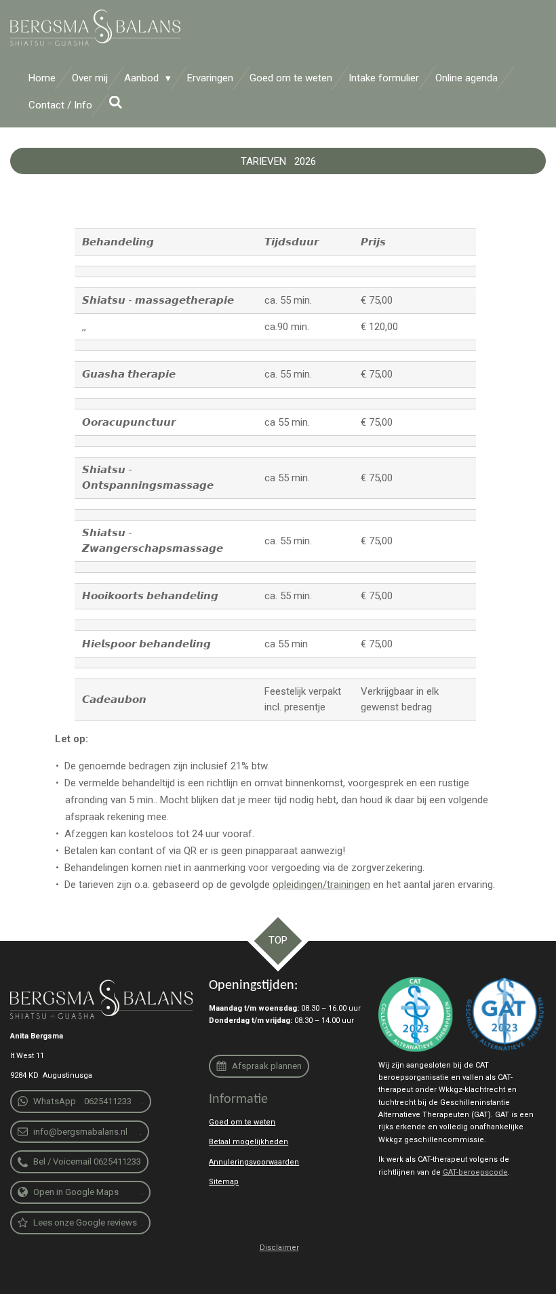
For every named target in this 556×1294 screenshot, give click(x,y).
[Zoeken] (115, 103)
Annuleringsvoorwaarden (254, 1162)
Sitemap (224, 1181)
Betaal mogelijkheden (248, 1141)
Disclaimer (279, 1247)
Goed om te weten (242, 1122)
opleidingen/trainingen (321, 884)
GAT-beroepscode (475, 1172)
